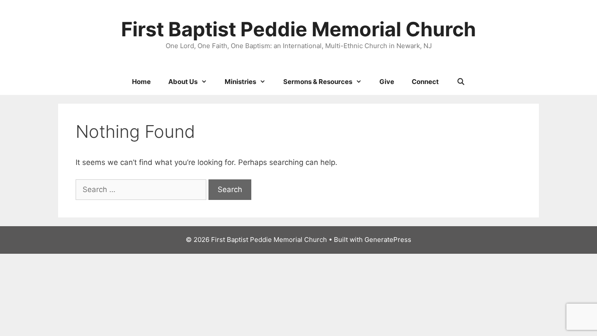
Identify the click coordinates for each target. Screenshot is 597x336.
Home (141, 81)
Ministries (240, 81)
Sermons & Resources (317, 81)
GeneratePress (387, 239)
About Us (183, 81)
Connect (425, 81)
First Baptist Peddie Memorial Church (298, 29)
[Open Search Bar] (460, 82)
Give (386, 81)
